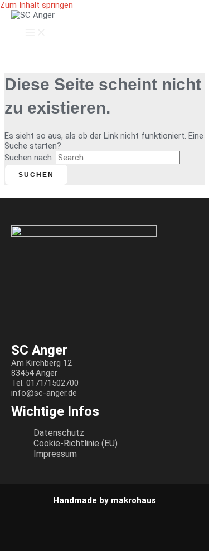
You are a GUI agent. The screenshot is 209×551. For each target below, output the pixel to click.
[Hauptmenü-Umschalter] (35, 33)
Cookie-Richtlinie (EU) (75, 443)
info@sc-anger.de (44, 393)
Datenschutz (58, 432)
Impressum (55, 454)
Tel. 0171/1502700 (45, 383)
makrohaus (133, 500)
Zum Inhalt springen (36, 5)
